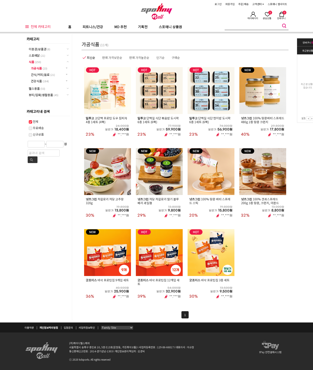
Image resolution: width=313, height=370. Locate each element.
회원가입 (230, 4)
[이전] (308, 118)
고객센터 (257, 4)
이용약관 (29, 327)
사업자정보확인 (87, 327)
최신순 (91, 57)
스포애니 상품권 (170, 26)
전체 (35, 121)
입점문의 (68, 327)
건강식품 (40, 81)
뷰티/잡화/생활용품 (43, 95)
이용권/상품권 (39, 49)
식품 (35, 62)
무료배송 (38, 128)
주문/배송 (243, 4)
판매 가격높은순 (139, 57)
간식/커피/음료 (43, 74)
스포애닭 (37, 55)
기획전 (143, 26)
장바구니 (308, 42)
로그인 (218, 4)
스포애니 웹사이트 (277, 4)
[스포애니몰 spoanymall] (156, 17)
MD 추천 (120, 26)
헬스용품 (37, 88)
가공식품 (39, 68)
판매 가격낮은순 (112, 57)
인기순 (160, 57)
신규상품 (38, 134)
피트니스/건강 (93, 26)
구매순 (176, 57)
